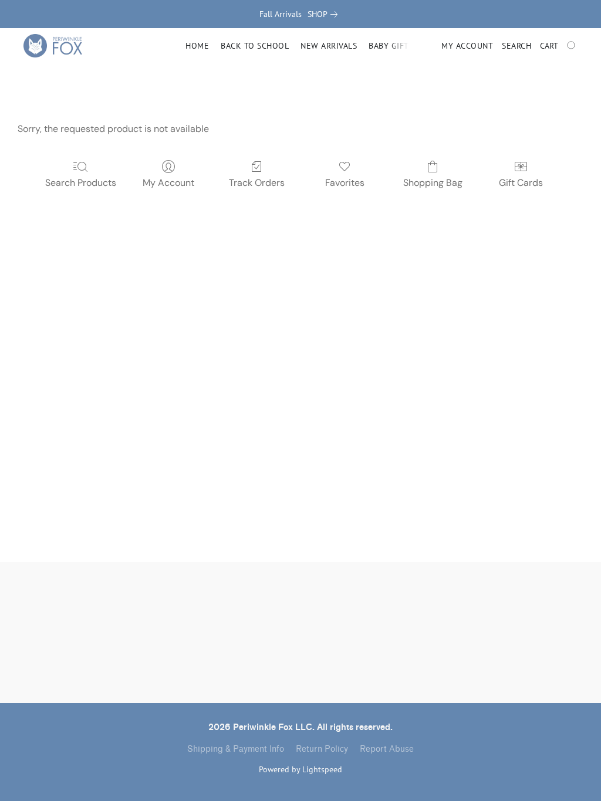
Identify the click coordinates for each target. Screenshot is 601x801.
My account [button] (467, 45)
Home (197, 45)
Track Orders (257, 183)
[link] (325, 14)
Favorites (344, 183)
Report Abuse (387, 749)
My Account (168, 183)
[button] (52, 45)
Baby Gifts (391, 45)
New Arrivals (328, 45)
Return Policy (322, 749)
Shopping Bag (432, 183)
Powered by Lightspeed (300, 769)
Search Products (80, 183)
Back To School (255, 45)
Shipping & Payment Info (235, 749)
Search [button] (516, 45)
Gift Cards (521, 183)
